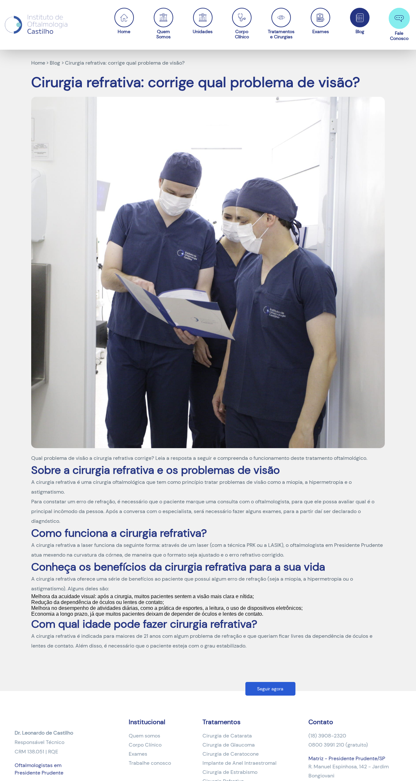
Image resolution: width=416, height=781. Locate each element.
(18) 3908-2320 (327, 735)
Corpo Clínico (242, 34)
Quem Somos (163, 34)
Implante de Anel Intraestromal (239, 763)
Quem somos (144, 735)
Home (124, 31)
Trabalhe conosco (150, 763)
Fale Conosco (399, 35)
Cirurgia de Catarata (227, 735)
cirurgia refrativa (56, 482)
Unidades (203, 31)
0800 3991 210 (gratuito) (338, 744)
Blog (360, 31)
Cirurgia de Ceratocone (230, 753)
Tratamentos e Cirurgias (281, 34)
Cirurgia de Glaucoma (228, 744)
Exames (320, 31)
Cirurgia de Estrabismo (229, 772)
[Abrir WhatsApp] (400, 765)
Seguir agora (270, 689)
